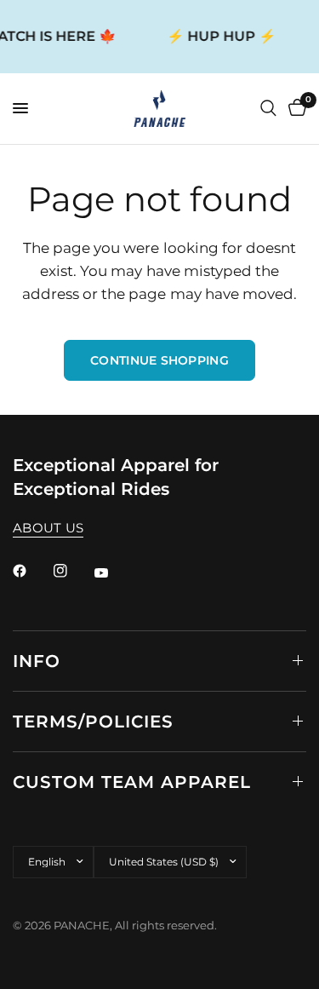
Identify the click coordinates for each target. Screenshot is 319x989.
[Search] (268, 108)
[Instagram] (72, 570)
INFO (36, 661)
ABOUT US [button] (48, 527)
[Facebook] (31, 570)
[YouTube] (113, 573)
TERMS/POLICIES (93, 721)
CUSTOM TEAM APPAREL (132, 782)
